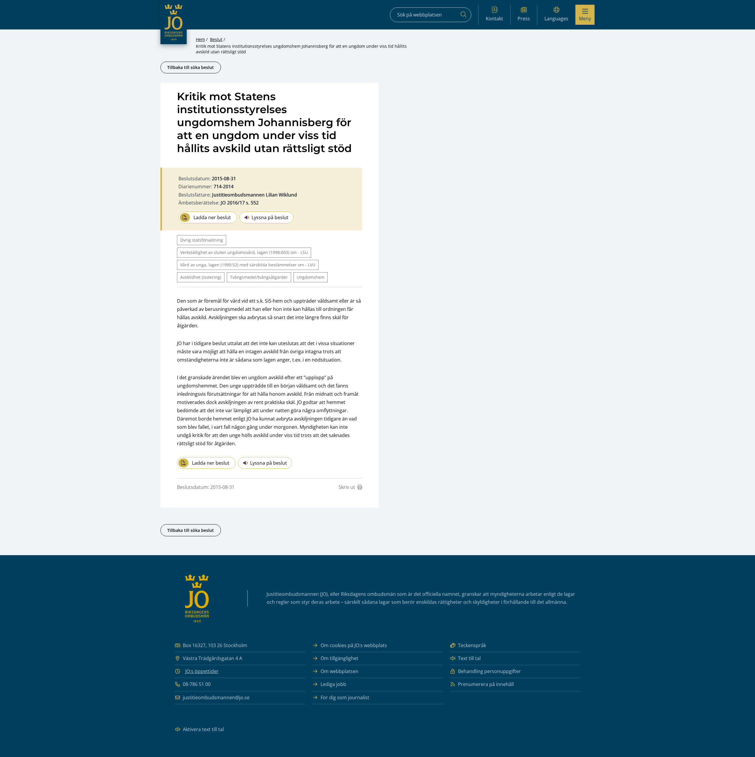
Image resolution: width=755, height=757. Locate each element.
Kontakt (494, 18)
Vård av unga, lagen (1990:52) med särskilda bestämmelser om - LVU (247, 265)
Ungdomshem (310, 277)
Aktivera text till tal (203, 729)
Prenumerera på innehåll (486, 684)
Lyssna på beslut (270, 217)
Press (524, 18)
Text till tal (469, 658)
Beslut (216, 39)
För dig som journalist (345, 697)
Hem (200, 39)
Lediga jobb (333, 684)
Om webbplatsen (339, 671)
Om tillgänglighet (339, 658)
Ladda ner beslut (212, 217)
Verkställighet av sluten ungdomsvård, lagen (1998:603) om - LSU (244, 252)
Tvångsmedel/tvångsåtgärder (259, 277)
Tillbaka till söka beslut (190, 67)
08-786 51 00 (197, 684)
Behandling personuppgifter (489, 671)
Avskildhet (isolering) (200, 277)
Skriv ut (347, 487)
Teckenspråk (472, 645)
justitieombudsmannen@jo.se (216, 697)
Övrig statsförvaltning (201, 240)
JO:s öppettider (202, 671)
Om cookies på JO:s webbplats (354, 645)
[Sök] (464, 15)
